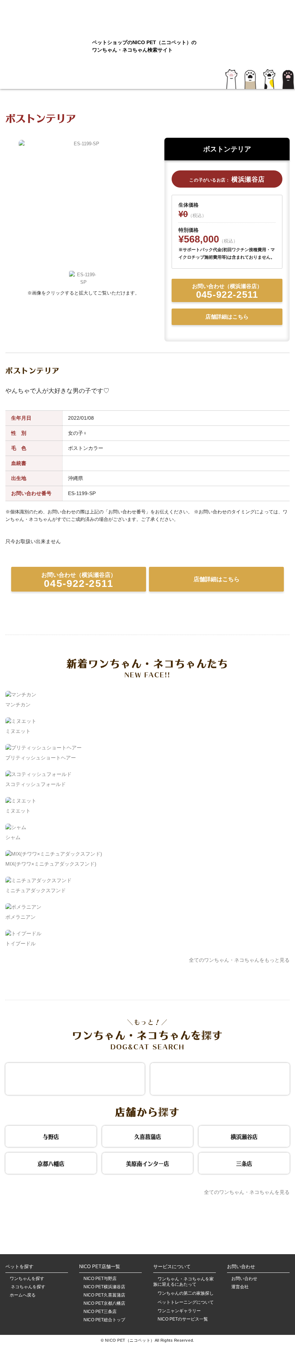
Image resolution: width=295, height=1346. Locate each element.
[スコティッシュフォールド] (38, 774)
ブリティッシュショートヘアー (40, 758)
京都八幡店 (50, 1162)
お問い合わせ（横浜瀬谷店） (227, 291)
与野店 (51, 1135)
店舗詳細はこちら (227, 317)
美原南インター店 (147, 1162)
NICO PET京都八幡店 (104, 1303)
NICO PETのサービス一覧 (183, 1319)
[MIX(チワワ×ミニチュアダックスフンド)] (53, 854)
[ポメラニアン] (23, 907)
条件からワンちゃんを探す (75, 1078)
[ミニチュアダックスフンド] (38, 880)
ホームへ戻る (23, 1295)
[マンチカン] (20, 694)
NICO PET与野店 (100, 1278)
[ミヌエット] (20, 721)
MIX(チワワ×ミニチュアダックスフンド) (50, 864)
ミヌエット (18, 731)
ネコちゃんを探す (27, 1287)
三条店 (244, 1162)
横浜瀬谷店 (244, 1135)
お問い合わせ (244, 1278)
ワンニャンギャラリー (179, 1311)
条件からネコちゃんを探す (220, 1078)
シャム (13, 837)
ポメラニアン (20, 917)
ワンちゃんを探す (27, 1278)
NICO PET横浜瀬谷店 (104, 1287)
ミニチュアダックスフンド (35, 890)
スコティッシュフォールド (35, 784)
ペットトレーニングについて (186, 1302)
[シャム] (15, 827)
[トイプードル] (23, 933)
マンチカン (18, 704)
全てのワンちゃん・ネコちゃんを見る (247, 1192)
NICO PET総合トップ (104, 1320)
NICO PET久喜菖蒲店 (104, 1295)
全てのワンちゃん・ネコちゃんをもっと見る (239, 960)
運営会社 (240, 1287)
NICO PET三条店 (100, 1311)
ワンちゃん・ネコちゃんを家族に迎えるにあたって (183, 1281)
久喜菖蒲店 (147, 1135)
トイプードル (20, 943)
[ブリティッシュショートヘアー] (43, 747)
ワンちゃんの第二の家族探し (186, 1293)
